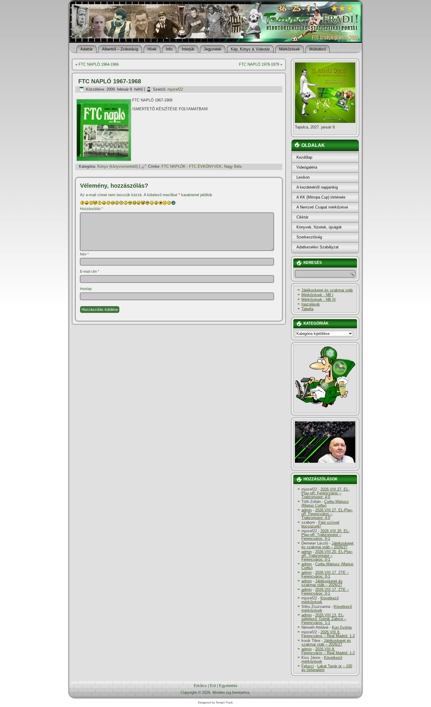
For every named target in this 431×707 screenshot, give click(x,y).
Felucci (307, 666)
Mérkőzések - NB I (317, 295)
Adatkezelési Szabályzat (317, 247)
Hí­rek (152, 49)
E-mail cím (89, 271)
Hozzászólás (91, 209)
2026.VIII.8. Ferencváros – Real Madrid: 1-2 (328, 634)
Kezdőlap (304, 157)
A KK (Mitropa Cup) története (320, 197)
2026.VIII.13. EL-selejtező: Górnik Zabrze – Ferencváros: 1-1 (323, 619)
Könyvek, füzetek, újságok (319, 227)
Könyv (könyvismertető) (117, 166)
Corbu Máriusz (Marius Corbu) (325, 503)
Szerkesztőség (309, 237)
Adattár (86, 49)
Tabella (307, 309)
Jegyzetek (212, 49)
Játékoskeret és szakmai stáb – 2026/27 (327, 545)
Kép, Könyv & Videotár (250, 49)
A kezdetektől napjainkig (317, 187)
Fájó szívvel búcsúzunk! (320, 524)
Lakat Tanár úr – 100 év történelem (326, 668)
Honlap (86, 289)
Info (169, 49)
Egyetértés (228, 686)
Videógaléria (306, 167)
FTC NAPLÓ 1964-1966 (99, 64)
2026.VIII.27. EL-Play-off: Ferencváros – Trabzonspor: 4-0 (325, 493)
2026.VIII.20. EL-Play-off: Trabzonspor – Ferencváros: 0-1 (325, 535)
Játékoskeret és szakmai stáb (327, 290)
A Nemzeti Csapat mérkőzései (322, 207)
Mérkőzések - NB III (318, 299)
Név (84, 254)
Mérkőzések (289, 49)
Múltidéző (317, 49)
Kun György (342, 627)
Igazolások (310, 304)
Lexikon (303, 177)
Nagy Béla (233, 166)
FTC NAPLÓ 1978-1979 (259, 64)
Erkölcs (200, 686)
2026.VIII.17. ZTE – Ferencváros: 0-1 (325, 574)
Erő (213, 686)
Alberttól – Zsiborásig (120, 49)
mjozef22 (175, 89)
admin (306, 510)
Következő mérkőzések (320, 600)
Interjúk (188, 49)
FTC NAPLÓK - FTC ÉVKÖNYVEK (192, 166)
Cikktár (302, 217)
